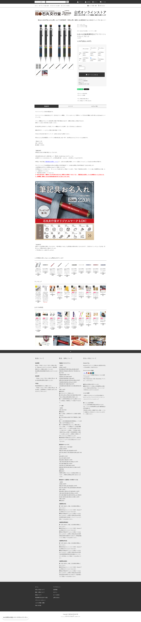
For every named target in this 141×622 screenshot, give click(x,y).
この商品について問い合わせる (85, 100)
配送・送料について (40, 592)
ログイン (96, 2)
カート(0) (103, 2)
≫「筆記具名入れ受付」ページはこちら (44, 172)
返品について (81, 82)
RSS (36, 605)
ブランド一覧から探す (44, 5)
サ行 (81, 24)
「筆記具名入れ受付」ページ (84, 169)
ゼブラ (84, 24)
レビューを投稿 (82, 95)
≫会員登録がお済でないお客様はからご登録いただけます (50, 167)
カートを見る (56, 594)
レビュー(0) (94, 106)
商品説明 (46, 106)
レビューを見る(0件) (83, 93)
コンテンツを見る (65, 5)
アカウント (81, 2)
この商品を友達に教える (84, 98)
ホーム (36, 5)
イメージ (70, 106)
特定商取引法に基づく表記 (84, 83)
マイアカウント (56, 587)
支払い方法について (40, 589)
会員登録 (88, 2)
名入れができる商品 (83, 25)
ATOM (39, 605)
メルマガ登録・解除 (93, 5)
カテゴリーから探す (56, 5)
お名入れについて (82, 79)
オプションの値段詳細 (83, 80)
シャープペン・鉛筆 (83, 26)
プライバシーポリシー (40, 600)
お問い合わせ (102, 5)
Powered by (63, 616)
